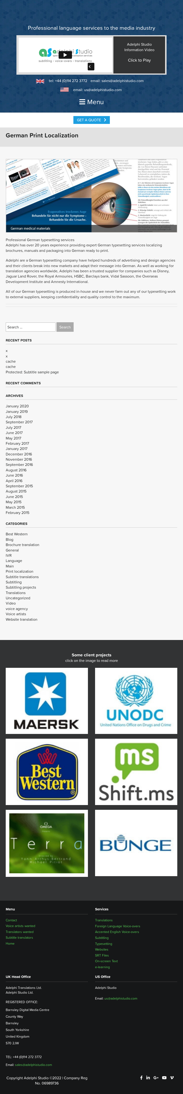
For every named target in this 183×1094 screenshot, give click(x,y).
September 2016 (19, 464)
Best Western (17, 534)
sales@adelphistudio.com (123, 80)
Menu (95, 102)
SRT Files (102, 955)
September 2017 (19, 422)
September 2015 (19, 486)
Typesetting (103, 943)
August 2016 (16, 470)
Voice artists (16, 614)
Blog (9, 539)
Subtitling (14, 582)
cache (11, 361)
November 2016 (19, 459)
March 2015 (15, 507)
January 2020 (17, 406)
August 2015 (16, 491)
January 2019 (17, 411)
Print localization (19, 571)
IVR (9, 555)
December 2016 (19, 454)
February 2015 (17, 512)
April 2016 (14, 481)
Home (10, 943)
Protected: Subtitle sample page (32, 372)
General (12, 550)
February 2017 (17, 443)
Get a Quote (89, 120)
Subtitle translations (22, 577)
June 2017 (14, 432)
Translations (15, 593)
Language (14, 560)
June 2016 (14, 475)
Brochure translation (22, 544)
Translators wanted (20, 931)
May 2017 (13, 438)
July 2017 (13, 427)
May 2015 (13, 502)
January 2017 (16, 448)
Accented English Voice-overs (117, 931)
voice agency (17, 608)
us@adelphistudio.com (103, 90)
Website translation (21, 619)
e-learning (102, 967)
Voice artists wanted (20, 926)
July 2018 (13, 417)
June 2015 (14, 496)
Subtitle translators (19, 937)
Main (10, 566)
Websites (101, 949)
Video (11, 603)
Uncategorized (18, 598)
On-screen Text (106, 961)
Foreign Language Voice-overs (117, 926)
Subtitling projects (21, 587)
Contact (11, 920)
